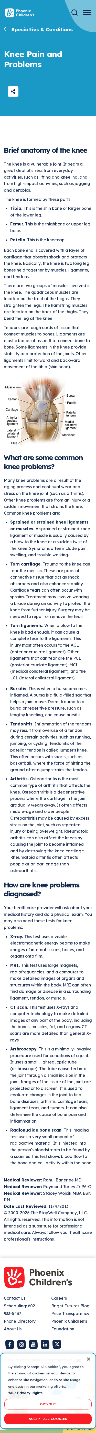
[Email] (13, 91)
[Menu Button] (87, 12)
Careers (59, 1298)
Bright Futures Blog (70, 1305)
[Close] (88, 1359)
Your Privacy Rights (25, 1393)
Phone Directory (20, 1321)
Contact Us (14, 1298)
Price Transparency (70, 1313)
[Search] (74, 12)
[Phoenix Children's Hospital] (19, 12)
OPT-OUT (48, 1404)
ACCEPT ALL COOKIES (48, 1419)
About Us (13, 1328)
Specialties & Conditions (42, 29)
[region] (48, 1391)
